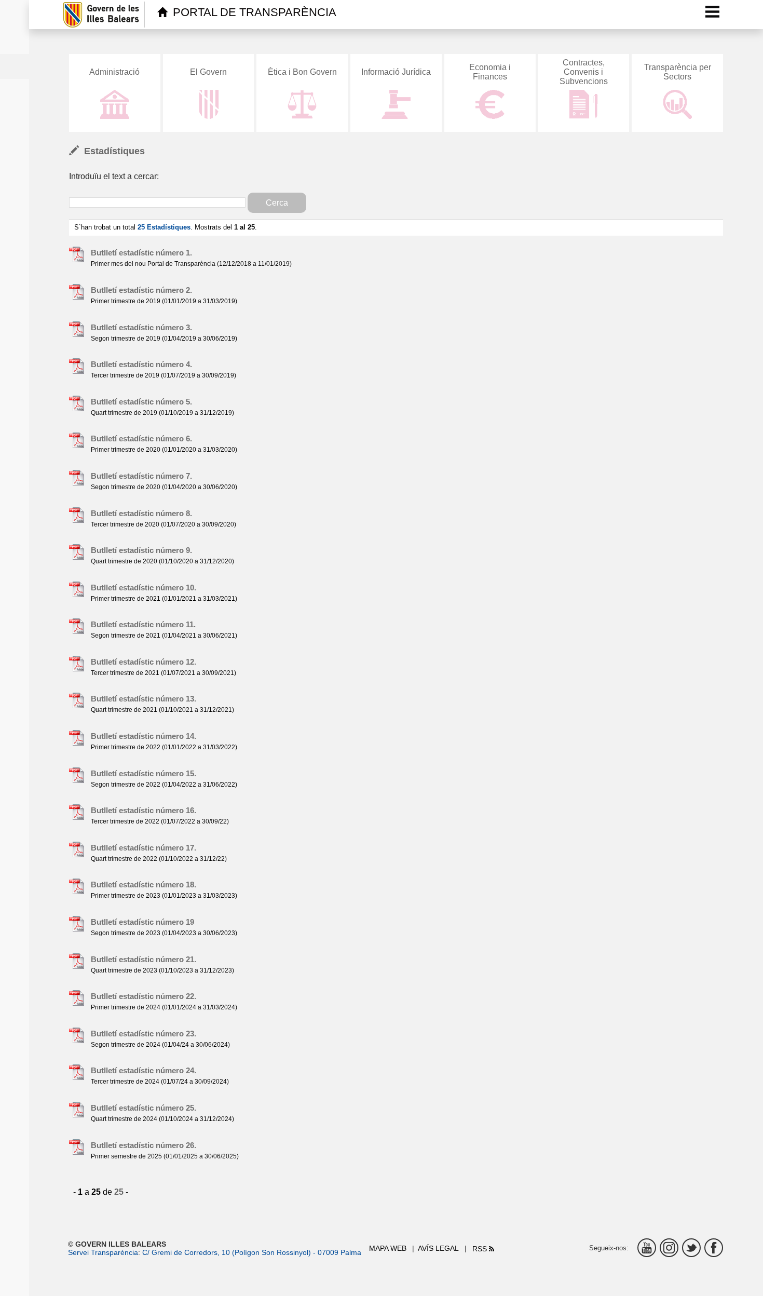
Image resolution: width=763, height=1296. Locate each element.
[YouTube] (646, 1247)
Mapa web (387, 1248)
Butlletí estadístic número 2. (141, 290)
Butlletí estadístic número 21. (143, 959)
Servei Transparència (103, 1252)
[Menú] (712, 11)
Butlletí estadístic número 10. (143, 587)
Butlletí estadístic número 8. (141, 513)
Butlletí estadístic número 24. (143, 1070)
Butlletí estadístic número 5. (141, 401)
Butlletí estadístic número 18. (143, 884)
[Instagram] (669, 1247)
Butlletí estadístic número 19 (142, 921)
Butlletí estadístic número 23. (143, 1033)
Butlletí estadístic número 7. (141, 475)
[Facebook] (713, 1247)
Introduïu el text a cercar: (114, 176)
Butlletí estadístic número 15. (143, 773)
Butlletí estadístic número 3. (141, 327)
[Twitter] (691, 1247)
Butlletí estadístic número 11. (143, 624)
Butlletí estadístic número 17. (143, 847)
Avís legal (438, 1248)
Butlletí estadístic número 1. (141, 252)
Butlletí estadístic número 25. (143, 1107)
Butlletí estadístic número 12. (143, 661)
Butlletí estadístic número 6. (141, 438)
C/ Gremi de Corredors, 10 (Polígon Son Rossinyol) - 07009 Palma (251, 1252)
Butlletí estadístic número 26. (143, 1145)
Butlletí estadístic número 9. (141, 550)
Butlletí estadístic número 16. (143, 810)
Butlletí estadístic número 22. (143, 996)
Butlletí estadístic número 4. (141, 364)
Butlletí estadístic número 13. (143, 698)
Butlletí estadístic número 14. (143, 736)
